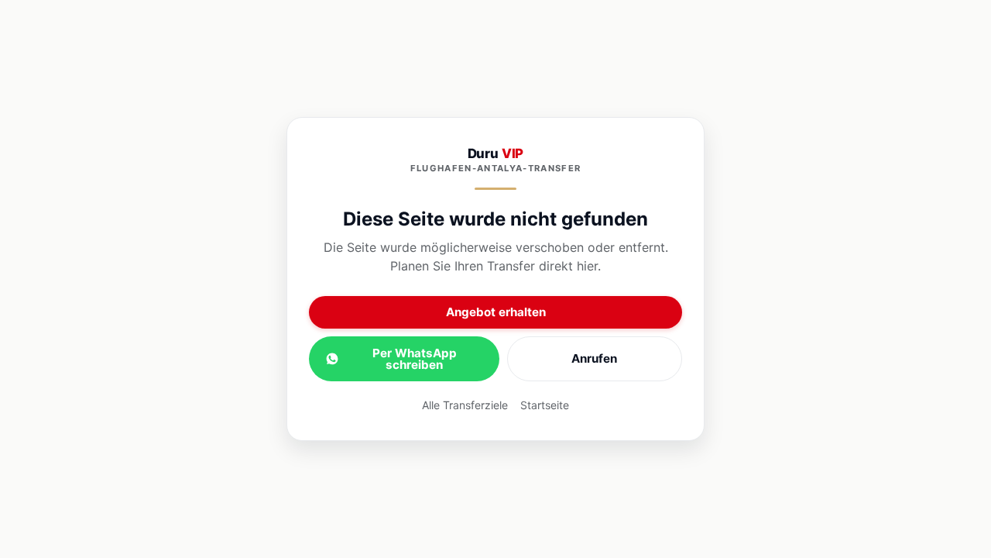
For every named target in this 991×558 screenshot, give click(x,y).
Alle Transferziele (465, 405)
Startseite (544, 405)
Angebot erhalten (496, 312)
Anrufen (594, 358)
